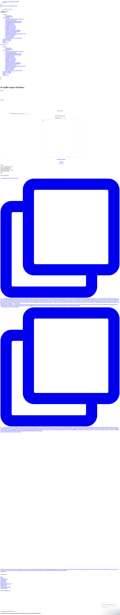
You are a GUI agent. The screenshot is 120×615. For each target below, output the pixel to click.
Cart (1, 11)
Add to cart (61, 162)
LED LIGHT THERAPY (11, 34)
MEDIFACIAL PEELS (10, 29)
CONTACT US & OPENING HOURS (11, 1)
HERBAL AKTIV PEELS (11, 28)
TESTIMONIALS (9, 16)
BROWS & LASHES (10, 35)
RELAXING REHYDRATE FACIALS (14, 21)
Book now (2, 578)
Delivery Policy (3, 582)
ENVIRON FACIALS (10, 24)
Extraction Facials (4, 579)
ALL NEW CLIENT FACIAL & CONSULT (15, 19)
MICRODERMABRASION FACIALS (13, 22)
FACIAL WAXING (9, 37)
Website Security (3, 584)
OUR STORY (8, 15)
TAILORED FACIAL (10, 23)
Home (1, 90)
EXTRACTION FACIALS (11, 20)
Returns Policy (3, 581)
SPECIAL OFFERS (7, 39)
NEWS (4, 2)
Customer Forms (3, 588)
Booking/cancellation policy (6, 583)
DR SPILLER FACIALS (11, 25)
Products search (14, 113)
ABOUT (5, 14)
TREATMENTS (6, 17)
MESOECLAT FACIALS (11, 26)
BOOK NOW (6, 42)
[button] (3, 12)
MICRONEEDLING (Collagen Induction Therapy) (16, 33)
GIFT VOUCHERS (7, 40)
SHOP (4, 41)
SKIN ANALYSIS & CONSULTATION (14, 38)
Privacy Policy (3, 586)
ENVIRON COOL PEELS (11, 32)
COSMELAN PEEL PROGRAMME (13, 30)
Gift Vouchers (3, 580)
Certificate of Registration (5, 587)
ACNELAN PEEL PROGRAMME (13, 31)
